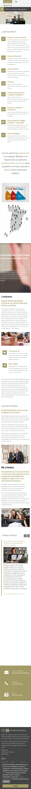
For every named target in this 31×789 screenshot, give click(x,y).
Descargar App (7, 1)
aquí (3, 772)
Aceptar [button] (15, 786)
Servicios (13, 762)
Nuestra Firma (4, 762)
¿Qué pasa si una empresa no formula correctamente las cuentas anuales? (14, 543)
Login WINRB (8, 5)
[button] (10, 781)
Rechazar (6, 781)
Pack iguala (23, 762)
